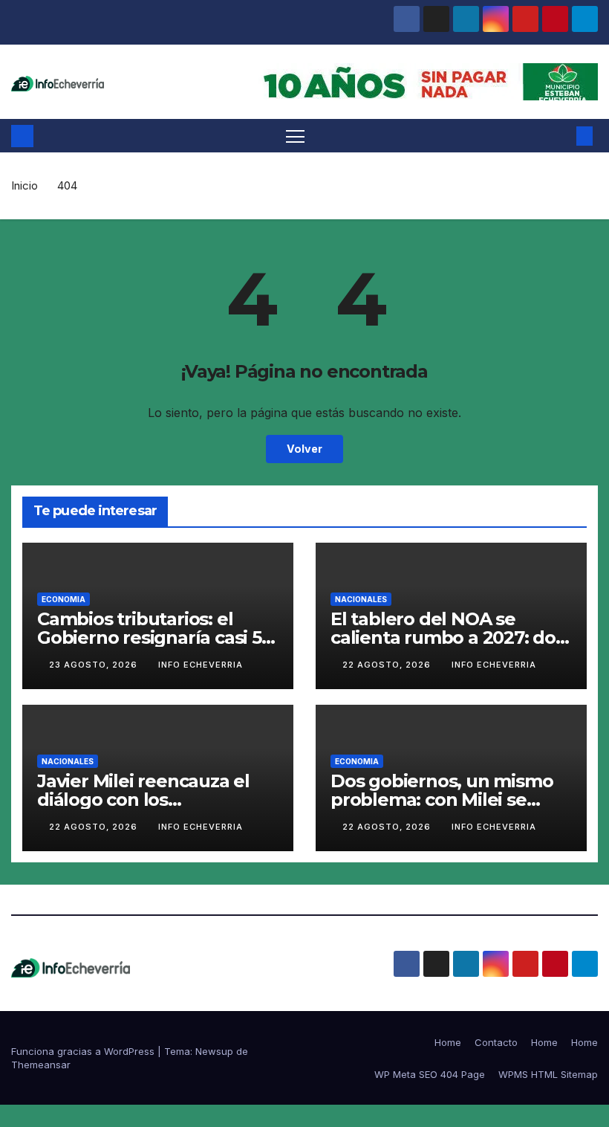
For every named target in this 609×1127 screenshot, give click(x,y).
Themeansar (41, 1065)
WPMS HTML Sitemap (548, 1074)
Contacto (496, 1042)
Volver (304, 448)
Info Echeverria (200, 664)
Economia (63, 599)
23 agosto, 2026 (94, 664)
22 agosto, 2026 (388, 664)
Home (447, 1042)
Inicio (24, 185)
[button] (560, 136)
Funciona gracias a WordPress (84, 1051)
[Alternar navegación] (295, 135)
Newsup (214, 1051)
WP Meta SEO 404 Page (429, 1074)
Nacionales (361, 599)
